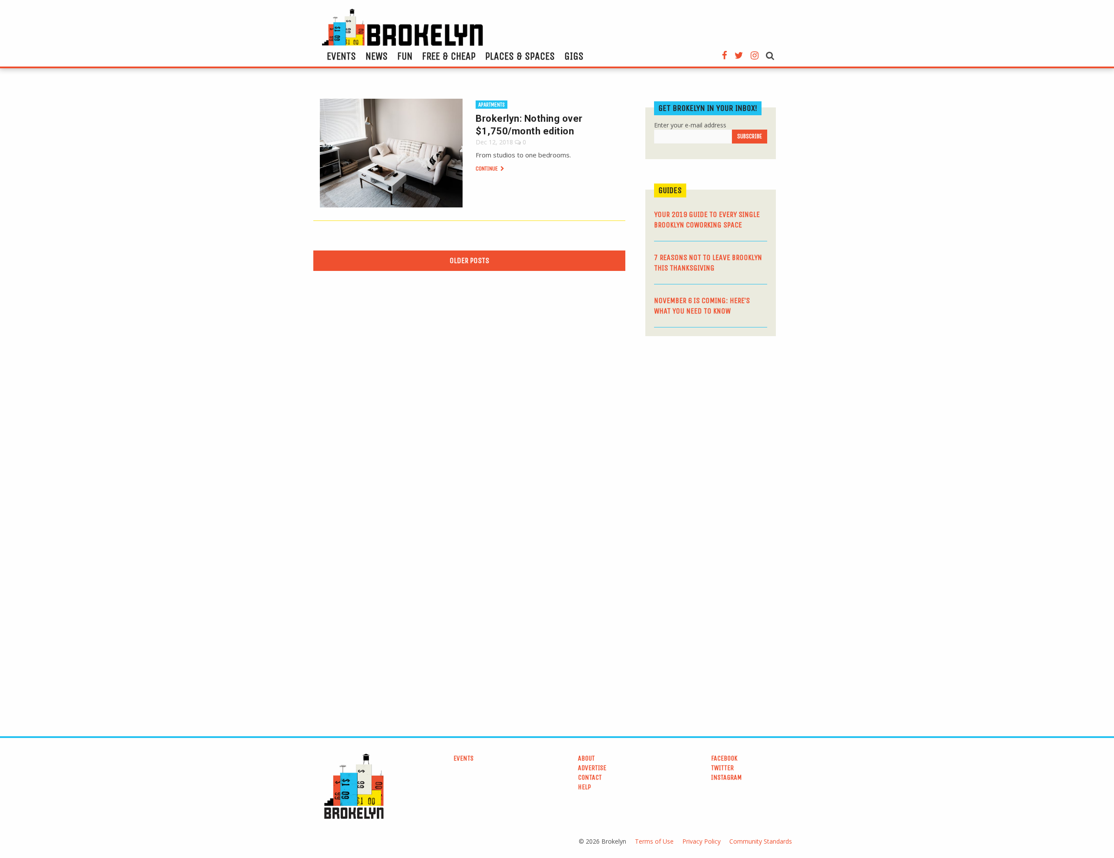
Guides (670, 190)
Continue (487, 168)
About (586, 758)
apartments (491, 104)
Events (341, 56)
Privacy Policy (701, 841)
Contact (590, 777)
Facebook (724, 758)
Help (584, 787)
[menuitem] (341, 56)
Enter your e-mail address (690, 125)
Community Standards (760, 841)
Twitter (722, 768)
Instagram (726, 777)
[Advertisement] (710, 410)
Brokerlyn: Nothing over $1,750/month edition (529, 125)
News (377, 56)
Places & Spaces (520, 56)
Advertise (592, 768)
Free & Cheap (449, 56)
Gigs (574, 56)
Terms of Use (654, 841)
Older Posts (469, 260)
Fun (405, 56)
